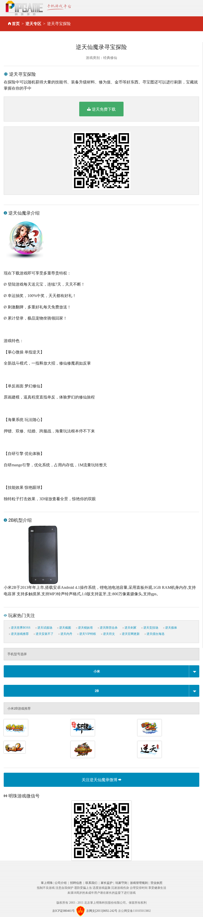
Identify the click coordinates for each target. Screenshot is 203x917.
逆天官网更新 (130, 634)
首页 (16, 24)
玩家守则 (121, 883)
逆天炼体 (170, 627)
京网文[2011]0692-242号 (101, 911)
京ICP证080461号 (63, 911)
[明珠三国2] (14, 747)
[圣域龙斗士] (83, 749)
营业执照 (156, 883)
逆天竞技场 (150, 627)
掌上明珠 (47, 883)
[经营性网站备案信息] (80, 911)
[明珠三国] (16, 727)
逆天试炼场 (44, 627)
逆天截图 (64, 627)
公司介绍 (61, 883)
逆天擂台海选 (155, 634)
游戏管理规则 (139, 883)
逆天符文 (108, 634)
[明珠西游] (149, 727)
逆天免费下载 (104, 109)
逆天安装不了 (44, 634)
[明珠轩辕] (83, 727)
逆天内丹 (66, 634)
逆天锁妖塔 (85, 627)
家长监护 (107, 883)
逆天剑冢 (130, 627)
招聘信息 (76, 883)
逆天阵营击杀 (108, 627)
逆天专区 (33, 24)
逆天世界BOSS (20, 627)
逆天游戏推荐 (19, 634)
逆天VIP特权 (87, 634)
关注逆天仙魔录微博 (100, 779)
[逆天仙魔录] (149, 749)
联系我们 (91, 883)
